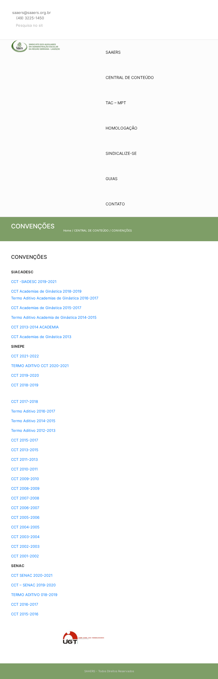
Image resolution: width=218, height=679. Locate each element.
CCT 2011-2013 (24, 459)
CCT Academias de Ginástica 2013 (41, 336)
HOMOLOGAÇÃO (121, 128)
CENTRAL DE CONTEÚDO (130, 77)
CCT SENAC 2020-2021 (32, 575)
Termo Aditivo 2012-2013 (33, 430)
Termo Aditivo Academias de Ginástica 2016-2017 (54, 298)
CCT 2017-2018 (24, 401)
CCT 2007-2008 (25, 498)
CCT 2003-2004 (25, 536)
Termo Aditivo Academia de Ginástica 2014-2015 (54, 317)
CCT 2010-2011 (24, 469)
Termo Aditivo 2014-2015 (33, 420)
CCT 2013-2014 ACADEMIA (35, 327)
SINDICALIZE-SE (121, 153)
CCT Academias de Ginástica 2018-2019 (46, 291)
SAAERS (113, 52)
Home (67, 230)
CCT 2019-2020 (25, 375)
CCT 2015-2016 (24, 614)
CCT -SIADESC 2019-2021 (33, 281)
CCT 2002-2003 (25, 546)
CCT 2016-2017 (24, 604)
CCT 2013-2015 (24, 449)
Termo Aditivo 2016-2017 (33, 411)
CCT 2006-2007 (25, 507)
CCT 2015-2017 (24, 440)
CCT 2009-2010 (25, 478)
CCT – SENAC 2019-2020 (33, 585)
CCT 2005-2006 (25, 517)
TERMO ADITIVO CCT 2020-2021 (40, 365)
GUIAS (112, 178)
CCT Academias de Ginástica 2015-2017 (46, 307)
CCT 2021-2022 (25, 356)
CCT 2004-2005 (25, 527)
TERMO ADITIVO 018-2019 (34, 594)
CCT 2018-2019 (24, 385)
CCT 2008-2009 (25, 488)
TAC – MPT (116, 102)
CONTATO (115, 203)
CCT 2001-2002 (25, 556)
